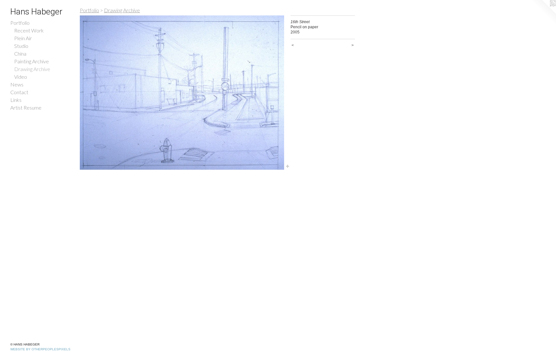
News (16, 84)
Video (20, 77)
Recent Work (29, 30)
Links (16, 100)
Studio (21, 46)
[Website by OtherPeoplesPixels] (543, 13)
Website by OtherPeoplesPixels (40, 349)
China (20, 53)
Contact (19, 92)
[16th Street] (182, 92)
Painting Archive (31, 61)
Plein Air (23, 38)
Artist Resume (26, 107)
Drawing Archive (32, 69)
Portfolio (20, 23)
